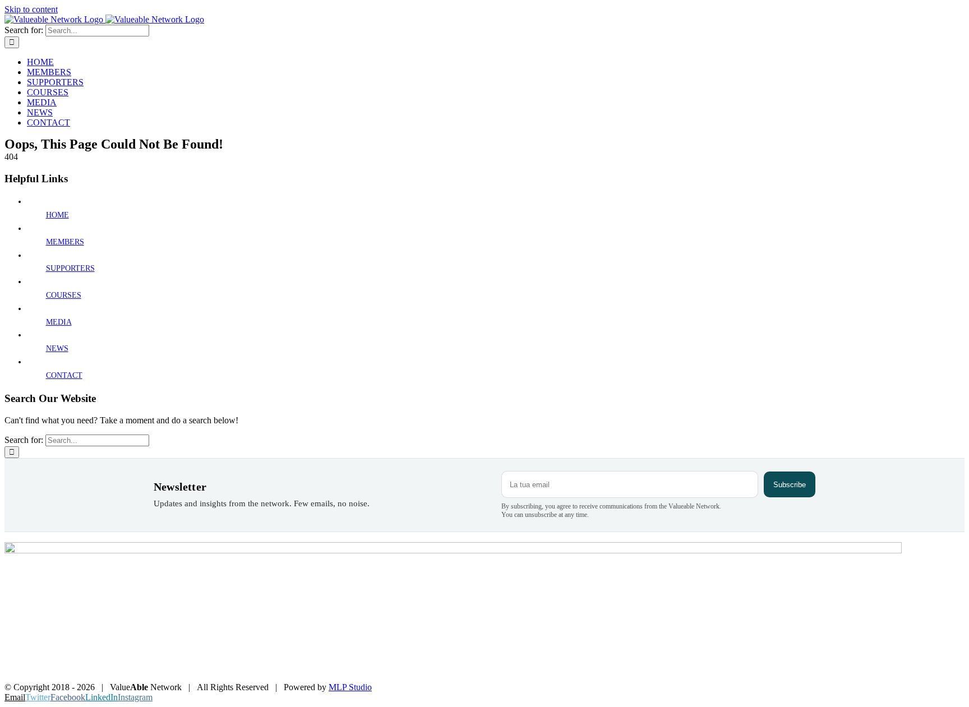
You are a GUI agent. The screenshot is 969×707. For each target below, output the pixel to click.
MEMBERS (65, 242)
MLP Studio (350, 687)
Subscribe (789, 484)
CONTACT (64, 375)
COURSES (63, 295)
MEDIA (59, 322)
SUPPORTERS (70, 268)
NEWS (57, 348)
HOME (57, 215)
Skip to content (31, 9)
